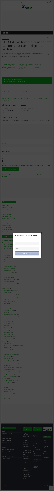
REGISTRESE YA (27, 253)
